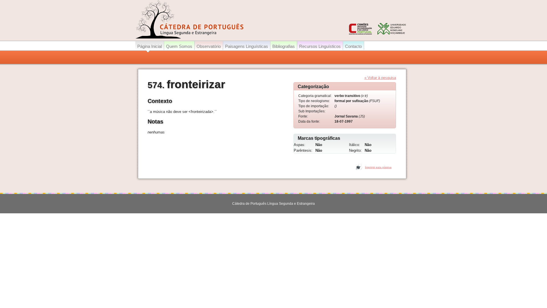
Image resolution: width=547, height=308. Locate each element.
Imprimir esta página (378, 167)
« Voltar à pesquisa (380, 78)
